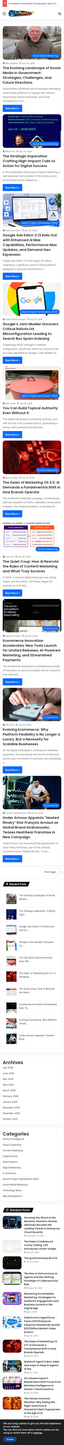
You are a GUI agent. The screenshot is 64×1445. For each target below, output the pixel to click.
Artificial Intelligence (13, 1139)
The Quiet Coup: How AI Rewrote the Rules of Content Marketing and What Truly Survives (31, 566)
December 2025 (11, 1107)
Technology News (12, 1190)
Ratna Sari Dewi (13, 230)
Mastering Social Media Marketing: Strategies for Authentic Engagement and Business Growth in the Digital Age (41, 1301)
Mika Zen (9, 724)
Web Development (12, 1196)
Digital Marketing (12, 1167)
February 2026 (10, 1096)
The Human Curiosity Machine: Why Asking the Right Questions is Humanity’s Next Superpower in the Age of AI (42, 1406)
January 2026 (10, 1101)
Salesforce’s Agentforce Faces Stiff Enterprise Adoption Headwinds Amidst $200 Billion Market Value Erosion (42, 1325)
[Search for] (59, 15)
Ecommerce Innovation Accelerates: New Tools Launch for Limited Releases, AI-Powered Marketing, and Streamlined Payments (31, 650)
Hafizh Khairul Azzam (15, 319)
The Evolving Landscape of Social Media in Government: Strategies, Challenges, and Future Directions (31, 75)
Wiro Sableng (11, 63)
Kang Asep (10, 403)
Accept (10, 1439)
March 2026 (9, 1090)
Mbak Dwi (10, 151)
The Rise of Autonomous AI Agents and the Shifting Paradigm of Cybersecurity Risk (41, 1279)
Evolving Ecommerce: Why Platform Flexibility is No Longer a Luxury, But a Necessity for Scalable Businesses (31, 736)
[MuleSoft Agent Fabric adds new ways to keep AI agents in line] (12, 1366)
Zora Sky (9, 556)
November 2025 (11, 1113)
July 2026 (8, 1067)
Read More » (12, 108)
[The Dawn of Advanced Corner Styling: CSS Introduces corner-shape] (12, 1246)
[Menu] (4, 15)
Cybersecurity (10, 1156)
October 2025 (10, 1119)
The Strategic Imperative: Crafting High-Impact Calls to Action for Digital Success (29, 161)
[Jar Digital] (22, 13)
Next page (50, 871)
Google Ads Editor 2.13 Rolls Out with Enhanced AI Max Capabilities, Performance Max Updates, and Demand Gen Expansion (30, 245)
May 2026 (8, 1079)
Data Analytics (10, 1161)
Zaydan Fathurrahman (15, 813)
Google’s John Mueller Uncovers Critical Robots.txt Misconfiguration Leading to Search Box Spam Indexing (30, 331)
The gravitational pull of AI (40, 1258)
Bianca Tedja (11, 477)
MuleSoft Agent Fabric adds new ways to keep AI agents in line (41, 1365)
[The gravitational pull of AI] (12, 1262)
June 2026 (8, 1073)
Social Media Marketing (15, 1184)
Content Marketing (13, 1150)
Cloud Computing (12, 1144)
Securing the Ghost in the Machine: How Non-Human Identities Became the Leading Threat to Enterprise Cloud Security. (42, 1225)
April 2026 (8, 1084)
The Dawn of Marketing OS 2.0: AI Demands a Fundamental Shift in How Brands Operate (31, 487)
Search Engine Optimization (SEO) (21, 1179)
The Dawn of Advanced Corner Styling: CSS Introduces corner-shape (40, 1245)
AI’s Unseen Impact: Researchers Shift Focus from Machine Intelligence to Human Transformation (42, 1384)
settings (37, 1432)
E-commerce (9, 1173)
